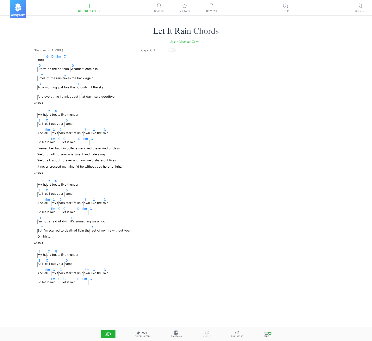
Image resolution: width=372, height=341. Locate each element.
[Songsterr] (18, 9)
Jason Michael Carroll (186, 41)
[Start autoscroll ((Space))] (108, 334)
